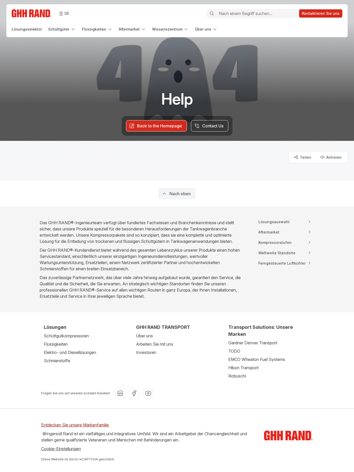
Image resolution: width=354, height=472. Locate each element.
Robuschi (237, 376)
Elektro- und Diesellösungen (70, 352)
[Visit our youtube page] (148, 393)
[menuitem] (27, 29)
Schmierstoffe (57, 360)
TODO (234, 351)
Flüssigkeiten (56, 344)
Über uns (144, 335)
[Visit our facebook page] (134, 393)
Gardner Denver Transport (252, 342)
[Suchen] (211, 13)
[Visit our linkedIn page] (120, 393)
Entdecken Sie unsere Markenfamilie (75, 424)
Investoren (146, 352)
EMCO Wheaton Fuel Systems (256, 359)
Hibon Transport (243, 367)
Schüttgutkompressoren (66, 335)
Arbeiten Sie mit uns (154, 344)
